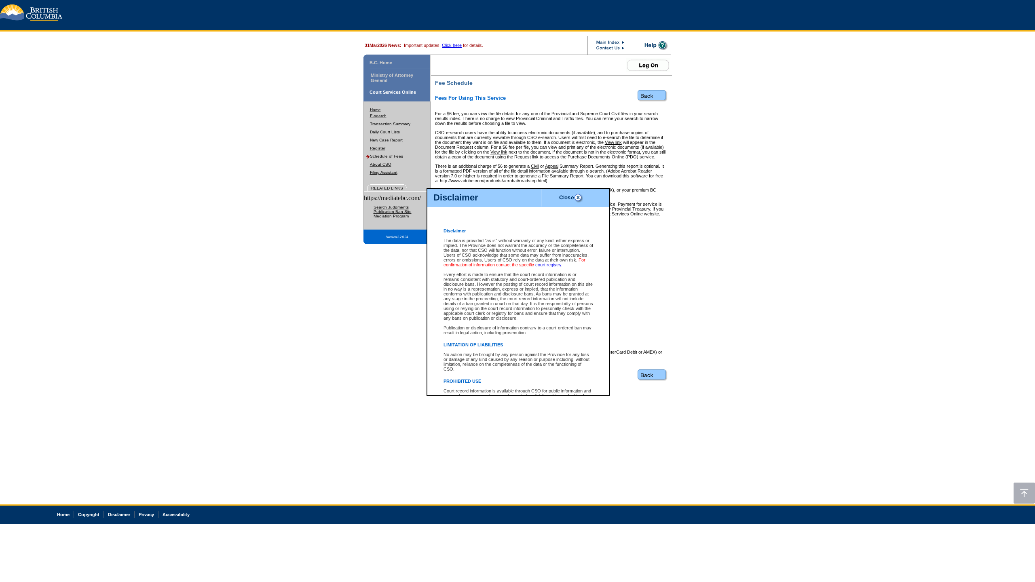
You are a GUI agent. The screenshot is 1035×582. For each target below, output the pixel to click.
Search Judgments (391, 207)
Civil (535, 166)
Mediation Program (391, 216)
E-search (378, 116)
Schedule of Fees (386, 156)
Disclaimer (119, 514)
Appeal (551, 166)
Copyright (88, 514)
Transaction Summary (390, 124)
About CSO (380, 164)
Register (377, 148)
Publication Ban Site (393, 211)
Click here (452, 45)
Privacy (146, 514)
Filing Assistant (383, 172)
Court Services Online (393, 92)
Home (375, 110)
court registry (548, 264)
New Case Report (386, 140)
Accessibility (176, 514)
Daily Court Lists (385, 132)
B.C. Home (381, 62)
